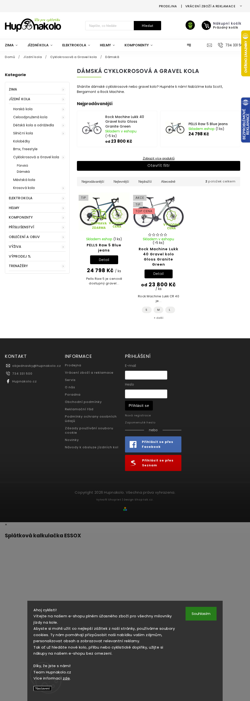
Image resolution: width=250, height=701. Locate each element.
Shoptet (114, 499)
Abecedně (168, 181)
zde (66, 678)
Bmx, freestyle (25, 149)
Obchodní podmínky (83, 402)
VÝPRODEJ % (20, 256)
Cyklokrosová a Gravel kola (36, 157)
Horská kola (22, 109)
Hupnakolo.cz (24, 381)
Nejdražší (145, 181)
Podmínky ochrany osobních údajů (91, 418)
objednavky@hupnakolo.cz (36, 366)
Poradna (73, 394)
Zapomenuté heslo (140, 422)
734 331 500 (22, 373)
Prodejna (168, 6)
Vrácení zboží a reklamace (210, 6)
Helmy (14, 207)
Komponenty (21, 217)
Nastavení (42, 688)
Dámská (23, 172)
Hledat (147, 26)
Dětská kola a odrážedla (33, 125)
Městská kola (24, 179)
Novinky (72, 440)
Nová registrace (138, 415)
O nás (70, 387)
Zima (13, 89)
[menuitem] (13, 45)
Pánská (22, 165)
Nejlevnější (121, 181)
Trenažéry (18, 265)
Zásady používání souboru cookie (89, 430)
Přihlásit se (139, 405)
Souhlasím (201, 613)
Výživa (15, 246)
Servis (70, 380)
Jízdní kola (19, 99)
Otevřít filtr (158, 165)
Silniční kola (23, 133)
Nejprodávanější (93, 181)
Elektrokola (20, 198)
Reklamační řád (79, 409)
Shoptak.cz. (144, 499)
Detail (104, 259)
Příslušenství (21, 227)
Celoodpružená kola (30, 117)
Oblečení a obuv (24, 236)
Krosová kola (24, 187)
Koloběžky (21, 141)
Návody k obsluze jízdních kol (91, 447)
